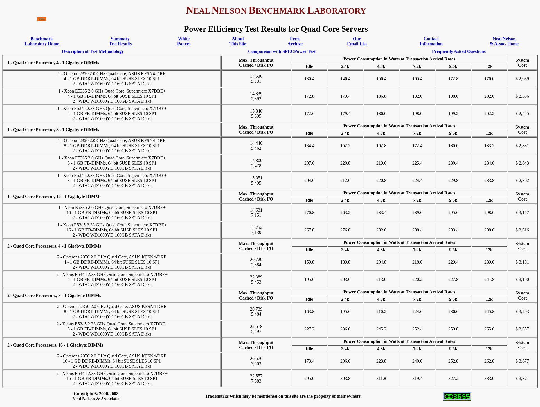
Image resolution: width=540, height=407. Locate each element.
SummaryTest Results (120, 41)
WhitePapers (183, 41)
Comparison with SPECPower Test (282, 51)
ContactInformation (431, 41)
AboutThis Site (238, 41)
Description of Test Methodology (93, 51)
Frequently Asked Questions (459, 51)
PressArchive (295, 41)
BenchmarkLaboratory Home (41, 41)
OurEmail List (357, 41)
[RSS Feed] (41, 19)
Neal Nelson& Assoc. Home (504, 41)
